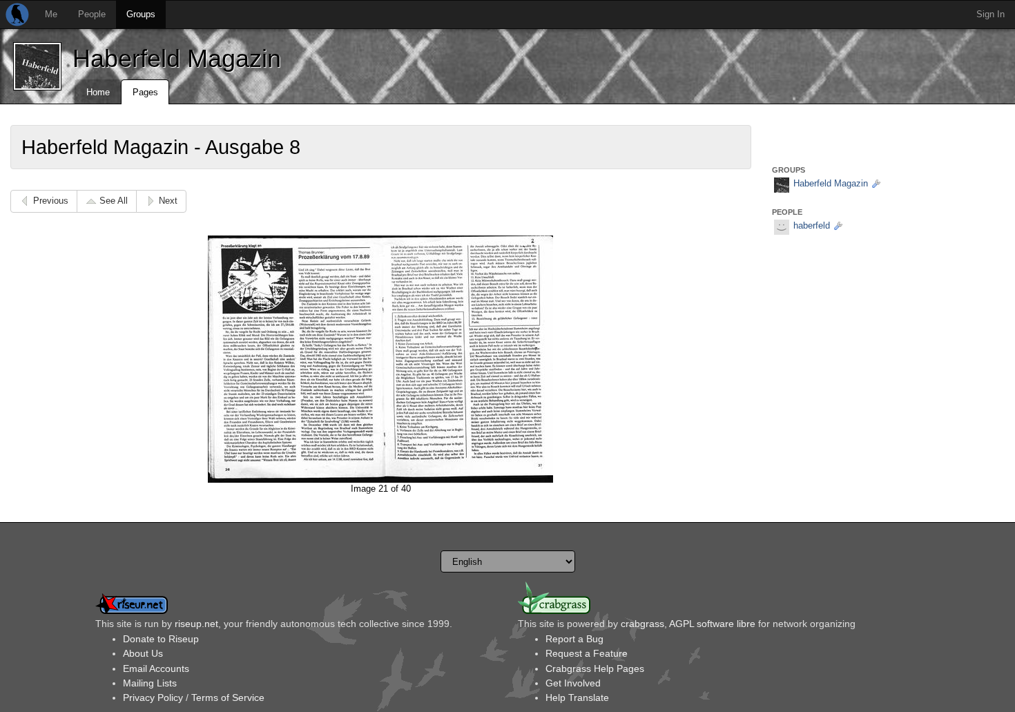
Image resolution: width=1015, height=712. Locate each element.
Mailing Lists (150, 683)
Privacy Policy (153, 697)
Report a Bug (574, 638)
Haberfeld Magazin (176, 58)
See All (113, 200)
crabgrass (642, 623)
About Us (143, 653)
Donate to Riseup (161, 638)
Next (168, 200)
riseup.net (196, 623)
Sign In (990, 14)
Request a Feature (586, 653)
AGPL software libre (712, 623)
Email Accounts (156, 668)
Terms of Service (227, 697)
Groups (140, 14)
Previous (50, 200)
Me (51, 14)
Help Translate (577, 697)
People (92, 14)
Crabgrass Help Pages (594, 668)
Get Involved (573, 683)
